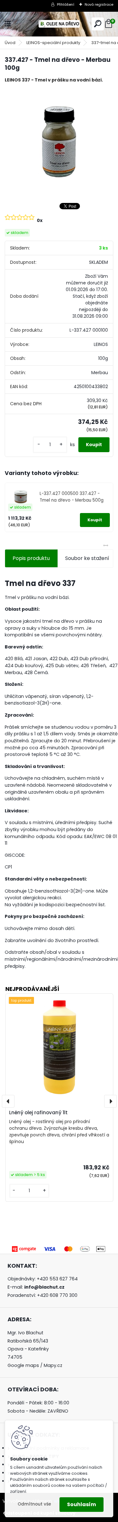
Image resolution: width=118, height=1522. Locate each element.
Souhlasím (81, 1504)
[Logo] (59, 24)
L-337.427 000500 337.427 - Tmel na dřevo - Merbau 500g (72, 497)
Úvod (10, 43)
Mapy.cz (53, 1365)
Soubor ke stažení (87, 558)
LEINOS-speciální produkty (53, 43)
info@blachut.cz (44, 1287)
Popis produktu (31, 558)
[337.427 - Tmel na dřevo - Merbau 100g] (59, 142)
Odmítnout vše (34, 1504)
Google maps (23, 1365)
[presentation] (8, 1101)
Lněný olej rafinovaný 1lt (38, 1112)
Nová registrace (99, 4)
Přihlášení (65, 4)
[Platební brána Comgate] (59, 1248)
